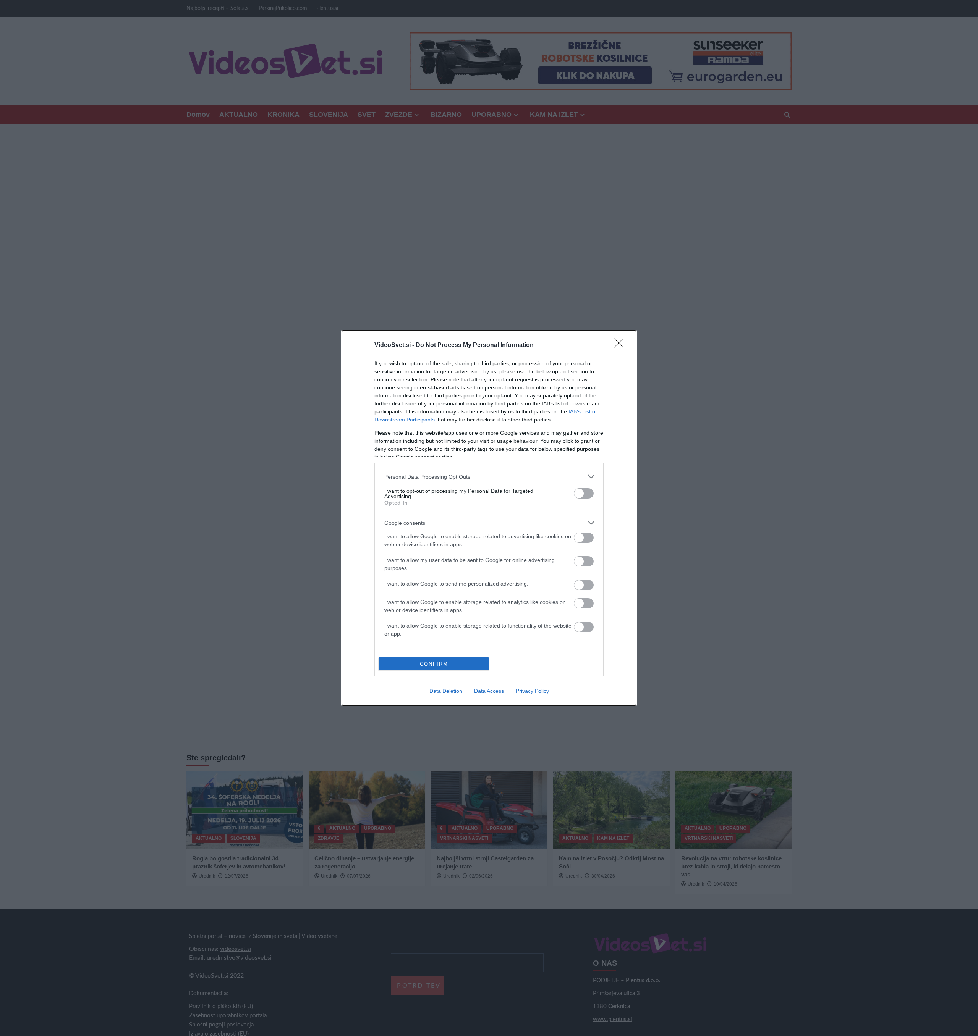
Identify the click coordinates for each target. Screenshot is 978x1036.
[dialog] (489, 518)
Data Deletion (445, 691)
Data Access (489, 691)
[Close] (621, 345)
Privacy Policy (532, 691)
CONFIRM (434, 664)
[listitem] (489, 477)
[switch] (584, 493)
